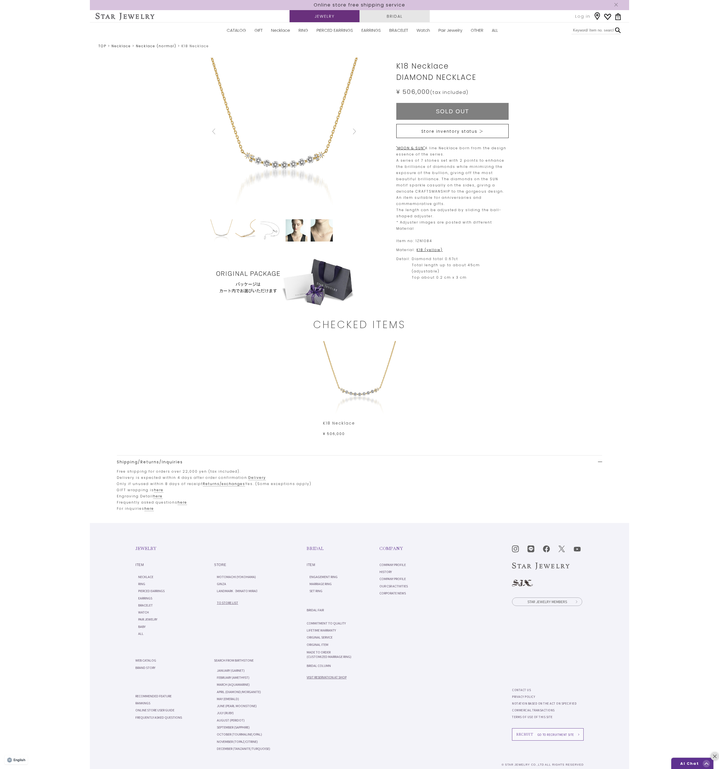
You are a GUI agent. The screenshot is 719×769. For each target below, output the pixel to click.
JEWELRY (325, 16)
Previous (221, 131)
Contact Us (521, 690)
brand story (145, 667)
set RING (316, 590)
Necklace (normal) (156, 46)
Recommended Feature (153, 696)
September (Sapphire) (233, 727)
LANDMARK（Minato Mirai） (238, 590)
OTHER (477, 30)
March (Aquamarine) (233, 684)
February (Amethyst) (233, 677)
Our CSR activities (393, 586)
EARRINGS (371, 30)
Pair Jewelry (450, 30)
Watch (423, 30)
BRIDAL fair (315, 610)
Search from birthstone (234, 660)
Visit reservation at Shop (327, 677)
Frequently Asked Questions (158, 717)
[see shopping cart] (618, 16)
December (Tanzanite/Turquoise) (243, 748)
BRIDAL (395, 16)
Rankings (142, 703)
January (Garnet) (231, 670)
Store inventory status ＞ (452, 131)
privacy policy (523, 696)
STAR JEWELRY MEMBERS (547, 601)
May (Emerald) (228, 698)
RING (303, 30)
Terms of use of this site (532, 717)
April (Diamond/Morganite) (239, 691)
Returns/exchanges (224, 483)
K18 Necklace (339, 423)
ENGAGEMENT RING (324, 576)
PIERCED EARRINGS (335, 30)
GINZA (221, 583)
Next (347, 131)
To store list (227, 602)
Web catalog (145, 660)
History (385, 571)
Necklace (280, 30)
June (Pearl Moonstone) (237, 705)
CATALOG (236, 30)
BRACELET (398, 30)
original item (317, 644)
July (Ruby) (225, 713)
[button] (706, 763)
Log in (582, 16)
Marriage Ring (321, 583)
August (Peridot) (231, 720)
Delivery (257, 477)
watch (143, 612)
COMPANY (391, 548)
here (158, 490)
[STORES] (597, 16)
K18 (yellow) (430, 249)
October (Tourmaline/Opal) (239, 734)
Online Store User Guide (154, 710)
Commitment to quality (326, 623)
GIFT (258, 30)
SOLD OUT (452, 111)
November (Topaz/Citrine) (237, 741)
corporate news (392, 593)
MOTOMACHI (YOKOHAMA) (236, 576)
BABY (141, 626)
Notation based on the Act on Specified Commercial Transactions (544, 706)
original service (320, 637)
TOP (102, 46)
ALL (495, 30)
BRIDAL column (319, 665)
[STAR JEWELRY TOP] (124, 16)
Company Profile (392, 564)
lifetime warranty (321, 630)
